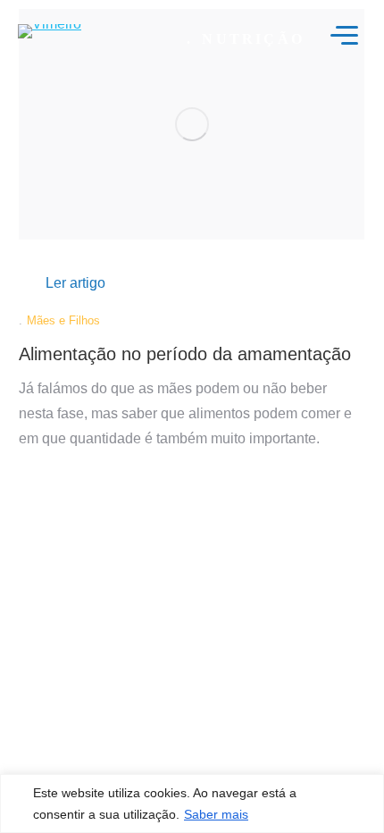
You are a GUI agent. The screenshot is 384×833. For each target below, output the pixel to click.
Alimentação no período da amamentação (185, 354)
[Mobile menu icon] (344, 35)
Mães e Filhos (63, 320)
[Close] (365, 810)
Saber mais (216, 814)
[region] (192, 803)
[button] (75, 283)
